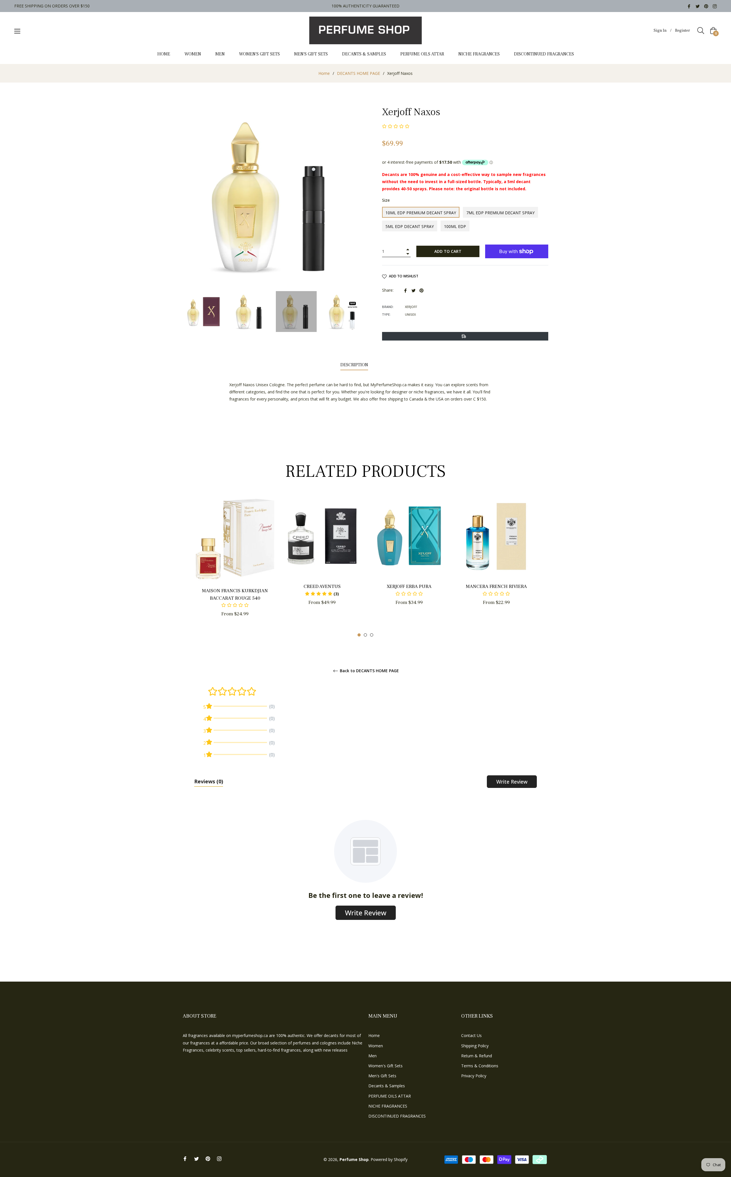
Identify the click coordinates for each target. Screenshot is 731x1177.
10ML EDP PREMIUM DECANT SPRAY (420, 212)
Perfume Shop (354, 1159)
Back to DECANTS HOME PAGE (369, 670)
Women (375, 1045)
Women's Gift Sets (385, 1065)
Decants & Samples (386, 1085)
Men (372, 1055)
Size (386, 200)
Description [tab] (354, 365)
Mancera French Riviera (496, 586)
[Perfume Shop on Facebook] (689, 6)
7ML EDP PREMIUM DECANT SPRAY (500, 212)
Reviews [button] (208, 781)
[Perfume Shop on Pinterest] (706, 6)
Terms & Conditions (479, 1065)
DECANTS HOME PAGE (358, 73)
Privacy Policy (473, 1075)
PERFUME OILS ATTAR (389, 1096)
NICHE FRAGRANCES (387, 1106)
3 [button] (371, 634)
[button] (322, 593)
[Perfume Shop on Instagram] (715, 6)
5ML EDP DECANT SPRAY (409, 226)
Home (324, 73)
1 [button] (359, 634)
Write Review (511, 781)
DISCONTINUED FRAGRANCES (397, 1116)
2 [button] (365, 634)
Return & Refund (476, 1055)
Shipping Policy (475, 1045)
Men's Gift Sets (382, 1075)
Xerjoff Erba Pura (409, 586)
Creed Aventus (322, 586)
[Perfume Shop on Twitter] (698, 6)
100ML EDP (455, 226)
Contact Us (471, 1035)
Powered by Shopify (389, 1159)
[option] (234, 566)
